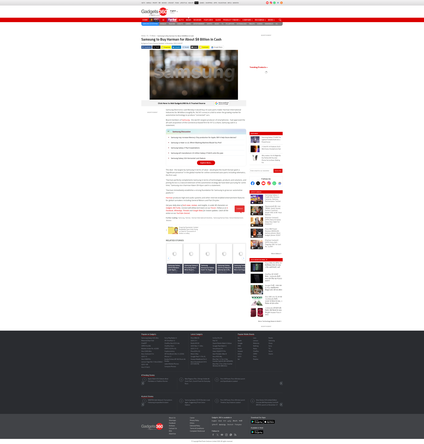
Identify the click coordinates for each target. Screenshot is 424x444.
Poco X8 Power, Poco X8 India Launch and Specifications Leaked (232, 380)
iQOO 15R (144, 364)
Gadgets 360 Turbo (173, 208)
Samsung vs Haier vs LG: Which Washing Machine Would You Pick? (196, 142)
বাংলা (224, 421)
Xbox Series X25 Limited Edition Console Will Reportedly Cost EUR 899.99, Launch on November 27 (267, 402)
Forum (213, 208)
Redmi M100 (195, 343)
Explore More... (206, 163)
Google (240, 343)
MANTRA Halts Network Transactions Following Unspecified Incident (160, 401)
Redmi (271, 338)
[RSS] (281, 3)
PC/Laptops (230, 24)
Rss (235, 434)
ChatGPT (144, 343)
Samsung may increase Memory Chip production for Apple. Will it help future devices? (203, 137)
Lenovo (255, 341)
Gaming (188, 24)
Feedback (172, 423)
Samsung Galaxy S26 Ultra (149, 338)
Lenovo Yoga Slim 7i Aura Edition (152, 362)
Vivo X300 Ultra (146, 351)
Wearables (269, 24)
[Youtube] (263, 183)
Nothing (255, 346)
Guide (218, 19)
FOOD (177, 3)
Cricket (171, 3)
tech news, (187, 205)
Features (208, 19)
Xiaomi (271, 354)
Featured (254, 133)
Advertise (172, 434)
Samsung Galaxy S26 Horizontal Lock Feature (188, 158)
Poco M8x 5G (195, 338)
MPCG (230, 3)
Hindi (220, 421)
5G (277, 24)
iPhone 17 (168, 357)
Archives (172, 426)
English (214, 421)
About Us (172, 418)
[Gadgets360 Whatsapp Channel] (274, 183)
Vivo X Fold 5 (145, 367)
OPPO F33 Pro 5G (170, 349)
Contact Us (173, 428)
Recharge (259, 19)
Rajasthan (222, 3)
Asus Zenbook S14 (147, 354)
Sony (270, 346)
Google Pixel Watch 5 (219, 346)
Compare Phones (170, 366)
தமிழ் (229, 421)
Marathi (236, 3)
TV (222, 24)
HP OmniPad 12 (170, 341)
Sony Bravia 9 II (218, 349)
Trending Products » (259, 67)
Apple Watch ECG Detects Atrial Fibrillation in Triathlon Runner (158, 380)
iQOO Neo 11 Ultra (197, 346)
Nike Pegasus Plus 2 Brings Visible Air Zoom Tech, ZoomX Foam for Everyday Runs (197, 381)
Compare (246, 19)
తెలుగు (235, 421)
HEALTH (190, 3)
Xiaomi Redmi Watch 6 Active (222, 343)
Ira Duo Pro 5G (217, 338)
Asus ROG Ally (217, 357)
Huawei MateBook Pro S (199, 359)
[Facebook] (253, 183)
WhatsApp (178, 210)
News (188, 19)
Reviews (198, 19)
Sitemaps (172, 420)
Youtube (222, 434)
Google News (198, 210)
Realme (255, 359)
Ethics (192, 423)
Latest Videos (256, 192)
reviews (194, 205)
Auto (181, 19)
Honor (240, 349)
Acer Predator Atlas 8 (220, 354)
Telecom (172, 24)
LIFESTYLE (183, 3)
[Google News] (280, 183)
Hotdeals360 (241, 24)
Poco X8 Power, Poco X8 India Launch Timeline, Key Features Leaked (232, 401)
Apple (240, 341)
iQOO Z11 (194, 341)
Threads (186, 210)
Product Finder (231, 19)
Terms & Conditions (197, 428)
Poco (254, 357)
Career (192, 418)
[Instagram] (269, 183)
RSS (170, 431)
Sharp (271, 343)
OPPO (255, 354)
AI (164, 19)
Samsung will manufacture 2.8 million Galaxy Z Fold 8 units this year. (197, 153)
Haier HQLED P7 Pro (219, 351)
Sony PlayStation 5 (171, 338)
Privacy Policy (194, 420)
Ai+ (239, 338)
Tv (147, 36)
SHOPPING (208, 3)
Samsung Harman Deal (220, 218)
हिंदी (160, 3)
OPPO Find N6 (146, 346)
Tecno (271, 351)
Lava (254, 338)
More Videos (275, 253)
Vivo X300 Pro (146, 359)
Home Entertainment (236, 218)
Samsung (186, 120)
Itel (239, 359)
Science (259, 24)
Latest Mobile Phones (172, 364)
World (148, 3)
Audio (217, 24)
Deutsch (230, 425)
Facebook (169, 210)
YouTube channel (183, 213)
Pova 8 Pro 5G (195, 351)
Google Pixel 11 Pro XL (198, 357)
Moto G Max (194, 354)
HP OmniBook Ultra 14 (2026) (174, 354)
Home (145, 19)
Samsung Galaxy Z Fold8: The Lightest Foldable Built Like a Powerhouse (271, 140)
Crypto (209, 24)
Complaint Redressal (197, 431)
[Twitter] (258, 183)
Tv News (153, 36)
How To (180, 24)
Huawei (240, 351)
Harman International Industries (202, 218)
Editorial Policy (195, 426)
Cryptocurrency (170, 351)
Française (238, 425)
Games (202, 3)
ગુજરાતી (214, 425)
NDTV (143, 3)
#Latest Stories (147, 396)
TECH (196, 3)
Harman (169, 197)
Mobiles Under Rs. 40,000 (150, 349)
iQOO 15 (144, 357)
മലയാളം (222, 425)
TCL (270, 349)
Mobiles (163, 24)
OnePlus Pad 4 (169, 346)
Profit (155, 3)
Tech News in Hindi (258, 260)
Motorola (256, 343)
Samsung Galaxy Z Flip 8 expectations (185, 148)
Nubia (255, 349)
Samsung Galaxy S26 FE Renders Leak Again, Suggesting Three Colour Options (197, 402)
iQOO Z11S (194, 349)
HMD (239, 346)
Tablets (252, 24)
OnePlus (256, 351)
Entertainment (198, 24)
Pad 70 (215, 341)
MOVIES (164, 3)
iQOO (239, 357)
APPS (215, 3)
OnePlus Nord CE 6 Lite (172, 343)
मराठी (240, 421)
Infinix (240, 354)
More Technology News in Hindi (269, 321)
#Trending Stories (148, 375)
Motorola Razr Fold (147, 341)
